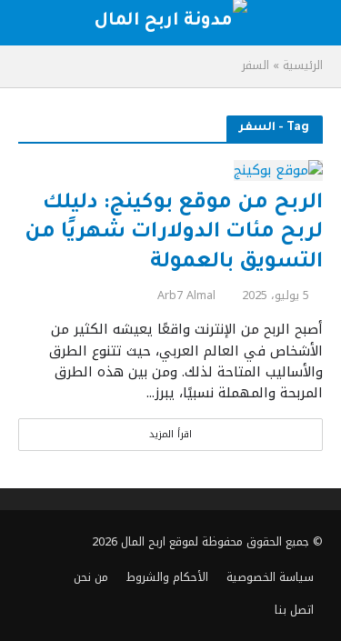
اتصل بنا (294, 610)
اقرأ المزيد (170, 434)
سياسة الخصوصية (270, 577)
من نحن (91, 577)
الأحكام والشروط (167, 577)
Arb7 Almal (186, 295)
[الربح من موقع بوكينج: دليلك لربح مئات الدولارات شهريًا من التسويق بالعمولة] (278, 170)
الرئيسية (303, 65)
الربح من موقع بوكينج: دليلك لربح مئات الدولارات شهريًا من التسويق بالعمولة (174, 234)
